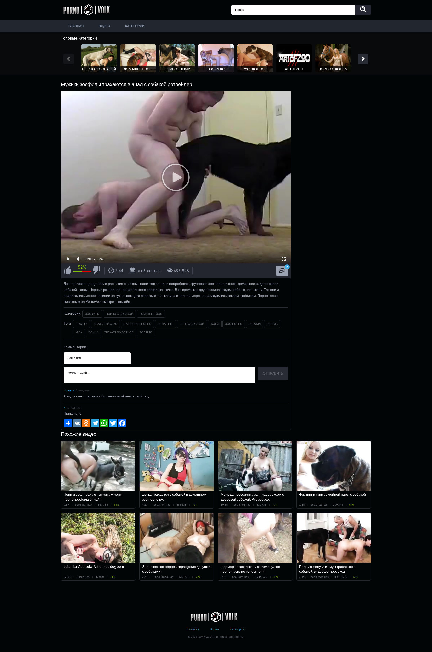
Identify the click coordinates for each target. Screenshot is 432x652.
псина (93, 332)
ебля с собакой (192, 323)
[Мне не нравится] (96, 270)
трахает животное (119, 332)
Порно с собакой (119, 313)
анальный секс (105, 323)
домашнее (166, 323)
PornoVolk (88, 10)
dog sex (82, 323)
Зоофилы (92, 313)
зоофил (255, 323)
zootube (146, 332)
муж (79, 332)
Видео (214, 629)
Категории (237, 629)
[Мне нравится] (68, 270)
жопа (214, 323)
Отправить (273, 373)
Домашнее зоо (151, 313)
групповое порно (138, 323)
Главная (193, 629)
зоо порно (233, 323)
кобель (272, 323)
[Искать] (363, 10)
